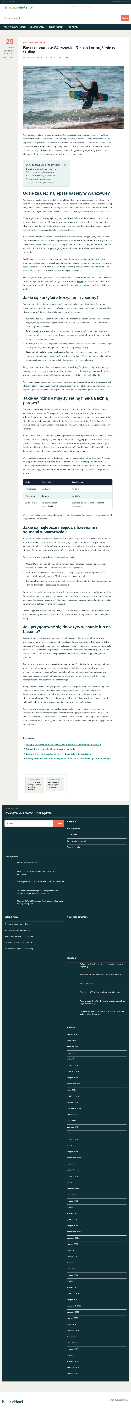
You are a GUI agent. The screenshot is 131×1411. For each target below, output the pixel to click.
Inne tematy (73, 27)
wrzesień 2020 (73, 1312)
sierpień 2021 (72, 1244)
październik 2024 (74, 1108)
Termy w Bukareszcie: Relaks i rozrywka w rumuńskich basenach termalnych (63, 744)
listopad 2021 (72, 1226)
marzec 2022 (72, 1201)
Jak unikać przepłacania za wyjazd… (19, 942)
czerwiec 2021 (73, 1256)
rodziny (96, 266)
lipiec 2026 (71, 1041)
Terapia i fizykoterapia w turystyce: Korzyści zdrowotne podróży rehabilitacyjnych (102, 1012)
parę (90, 461)
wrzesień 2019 (73, 1367)
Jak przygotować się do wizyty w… (42, 182)
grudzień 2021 (73, 1219)
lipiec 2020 (71, 1324)
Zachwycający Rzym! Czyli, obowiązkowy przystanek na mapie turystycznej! (102, 1002)
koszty (80, 281)
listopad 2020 (72, 1300)
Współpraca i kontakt (120, 2)
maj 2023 (71, 1164)
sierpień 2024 (72, 1115)
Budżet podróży (56, 27)
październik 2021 (74, 1232)
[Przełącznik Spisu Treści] (64, 165)
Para (25, 450)
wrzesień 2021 (73, 1238)
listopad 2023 (72, 1152)
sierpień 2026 (72, 1034)
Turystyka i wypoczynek (15, 27)
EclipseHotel (12, 1401)
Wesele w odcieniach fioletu (28, 862)
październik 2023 (74, 1158)
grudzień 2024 (73, 1096)
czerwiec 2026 (73, 1047)
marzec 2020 (72, 1349)
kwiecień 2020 (73, 1343)
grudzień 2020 (73, 1293)
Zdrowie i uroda (37, 27)
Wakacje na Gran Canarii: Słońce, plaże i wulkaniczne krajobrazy (101, 965)
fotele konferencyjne (88, 983)
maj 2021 (71, 1263)
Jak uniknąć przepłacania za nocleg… (19, 949)
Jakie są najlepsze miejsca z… (40, 178)
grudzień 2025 (73, 1071)
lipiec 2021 (71, 1250)
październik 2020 (74, 1306)
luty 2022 (70, 1207)
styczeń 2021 (72, 1287)
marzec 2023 (72, 1176)
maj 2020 (71, 1337)
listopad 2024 (72, 1102)
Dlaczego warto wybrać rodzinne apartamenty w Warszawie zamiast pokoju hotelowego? (68, 758)
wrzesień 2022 (73, 1189)
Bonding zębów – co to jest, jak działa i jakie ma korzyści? (40, 882)
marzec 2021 (72, 1275)
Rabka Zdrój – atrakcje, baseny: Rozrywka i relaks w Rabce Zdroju (58, 753)
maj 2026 (71, 1053)
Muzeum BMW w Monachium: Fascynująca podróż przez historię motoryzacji (40, 902)
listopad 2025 (72, 1078)
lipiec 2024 (71, 1121)
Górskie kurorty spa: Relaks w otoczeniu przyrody (50, 749)
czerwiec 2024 (73, 1127)
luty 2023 (70, 1182)
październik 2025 (74, 1084)
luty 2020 (70, 1355)
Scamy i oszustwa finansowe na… (18, 930)
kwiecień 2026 (73, 1059)
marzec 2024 (72, 1139)
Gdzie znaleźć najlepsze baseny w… (42, 169)
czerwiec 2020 (73, 1330)
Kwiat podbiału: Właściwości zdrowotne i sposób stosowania (36, 872)
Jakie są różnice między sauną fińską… (43, 175)
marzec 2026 (72, 1065)
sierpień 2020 (72, 1318)
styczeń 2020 (72, 1361)
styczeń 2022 (72, 1213)
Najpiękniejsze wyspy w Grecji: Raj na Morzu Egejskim (102, 974)
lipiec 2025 (71, 1090)
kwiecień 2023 (73, 1170)
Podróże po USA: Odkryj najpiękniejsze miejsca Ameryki (102, 992)
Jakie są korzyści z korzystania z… (42, 172)
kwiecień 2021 (73, 1269)
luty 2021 (70, 1281)
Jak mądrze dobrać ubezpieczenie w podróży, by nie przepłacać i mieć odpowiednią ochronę (38, 892)
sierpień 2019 (72, 1374)
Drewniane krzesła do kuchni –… (17, 924)
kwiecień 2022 (73, 1195)
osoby (30, 270)
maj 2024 (71, 1133)
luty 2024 (70, 1145)
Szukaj (125, 18)
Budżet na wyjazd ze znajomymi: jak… (19, 936)
